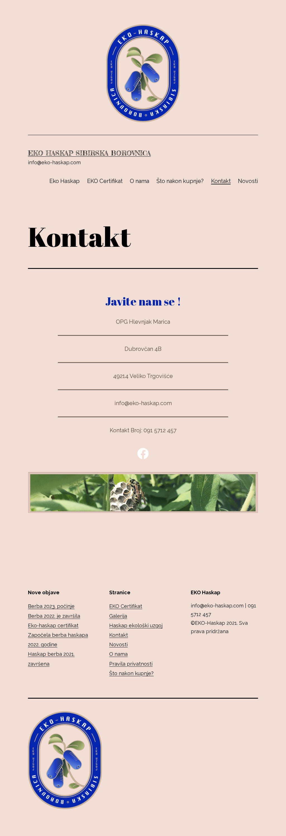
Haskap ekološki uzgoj (136, 625)
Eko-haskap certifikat (53, 625)
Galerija (118, 616)
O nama (139, 181)
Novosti (248, 181)
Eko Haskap (64, 181)
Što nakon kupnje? (180, 181)
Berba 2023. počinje (51, 606)
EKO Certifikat (105, 181)
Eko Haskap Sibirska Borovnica (89, 153)
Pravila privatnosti (130, 664)
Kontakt (221, 181)
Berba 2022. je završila (54, 616)
